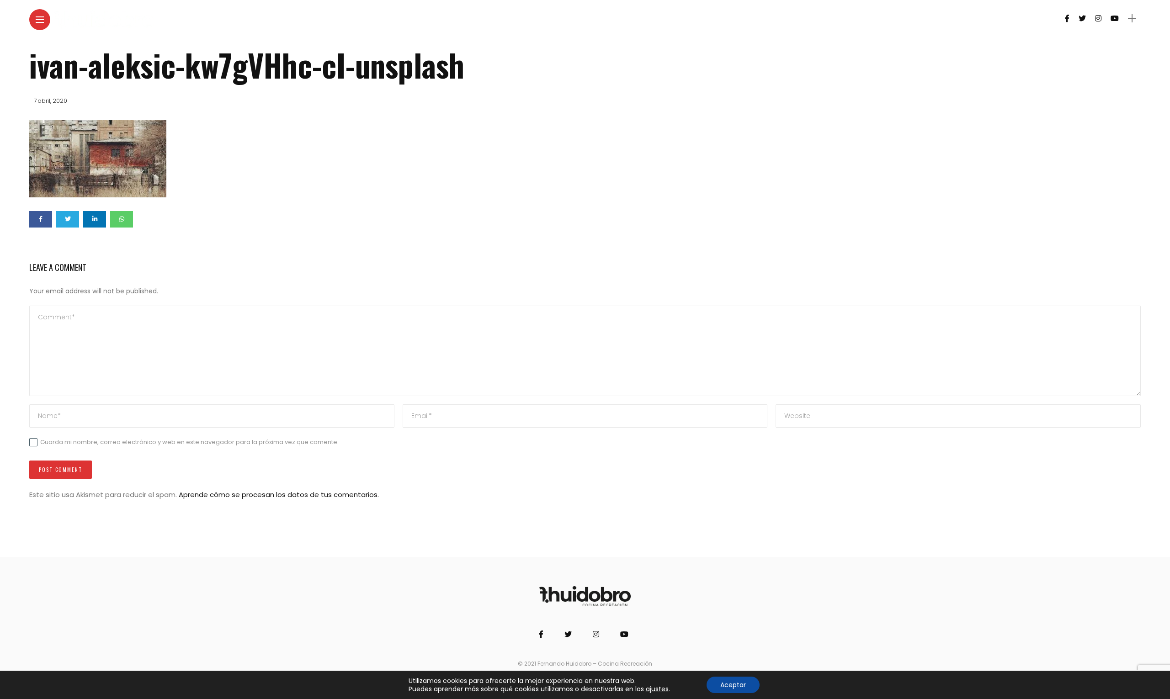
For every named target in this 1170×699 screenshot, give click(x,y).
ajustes (657, 689)
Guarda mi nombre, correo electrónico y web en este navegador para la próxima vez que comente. (189, 442)
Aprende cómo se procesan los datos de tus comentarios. (279, 494)
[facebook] (40, 219)
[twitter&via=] (67, 219)
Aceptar (733, 684)
